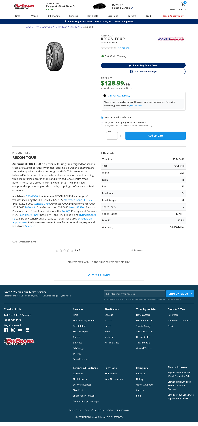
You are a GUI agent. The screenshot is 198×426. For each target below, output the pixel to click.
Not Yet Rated (124, 47)
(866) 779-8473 (178, 9)
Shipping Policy (106, 410)
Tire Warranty (123, 410)
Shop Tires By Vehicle (84, 320)
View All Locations (114, 379)
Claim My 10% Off (178, 293)
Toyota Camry (143, 326)
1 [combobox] (111, 135)
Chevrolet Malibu (144, 331)
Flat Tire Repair (80, 331)
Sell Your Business (82, 384)
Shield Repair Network (84, 395)
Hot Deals (92, 15)
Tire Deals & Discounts (179, 320)
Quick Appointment (173, 15)
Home (28, 26)
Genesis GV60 (42, 203)
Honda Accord (143, 314)
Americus (47, 26)
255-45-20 (75, 26)
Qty (109, 131)
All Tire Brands (112, 342)
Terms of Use (90, 410)
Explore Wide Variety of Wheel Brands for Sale (179, 374)
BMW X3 (30, 207)
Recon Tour (61, 26)
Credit (149, 15)
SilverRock (78, 390)
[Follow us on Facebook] (6, 330)
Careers (132, 15)
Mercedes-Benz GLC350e (78, 200)
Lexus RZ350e (77, 207)
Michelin (109, 337)
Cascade (109, 314)
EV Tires (77, 353)
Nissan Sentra (143, 337)
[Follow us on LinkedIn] (27, 330)
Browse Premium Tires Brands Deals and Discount (179, 385)
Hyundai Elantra (144, 320)
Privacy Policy (170, 299)
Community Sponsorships (86, 401)
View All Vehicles (144, 348)
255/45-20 (32, 196)
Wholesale (78, 373)
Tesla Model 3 (143, 342)
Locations (113, 15)
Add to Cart (155, 135)
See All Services (80, 359)
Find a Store (111, 373)
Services (73, 15)
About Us (140, 373)
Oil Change (54, 15)
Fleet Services (80, 379)
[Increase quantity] (120, 135)
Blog (138, 395)
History (139, 379)
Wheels (34, 15)
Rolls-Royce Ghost (29, 215)
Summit (108, 320)
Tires (17, 15)
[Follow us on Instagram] (13, 330)
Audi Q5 (66, 211)
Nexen (108, 326)
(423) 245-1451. (136, 105)
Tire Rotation (79, 326)
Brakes (76, 337)
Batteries (77, 342)
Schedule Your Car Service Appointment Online (181, 396)
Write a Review (101, 274)
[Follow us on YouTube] (20, 330)
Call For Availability (119, 95)
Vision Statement (144, 384)
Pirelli (107, 331)
